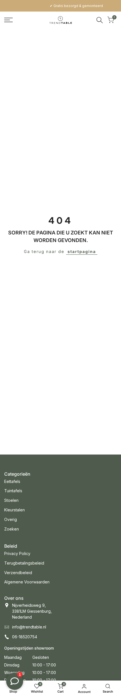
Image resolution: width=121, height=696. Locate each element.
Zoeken (11, 529)
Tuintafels (13, 490)
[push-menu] (8, 20)
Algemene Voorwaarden (27, 581)
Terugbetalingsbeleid (24, 563)
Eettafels (12, 481)
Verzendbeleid (18, 572)
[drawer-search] (100, 20)
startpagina (82, 251)
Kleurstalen (14, 509)
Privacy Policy (17, 553)
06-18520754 (24, 636)
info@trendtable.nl (29, 627)
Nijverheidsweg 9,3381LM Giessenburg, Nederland (32, 611)
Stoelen (11, 500)
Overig (10, 519)
